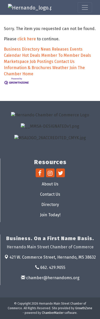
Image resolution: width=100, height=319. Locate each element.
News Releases (55, 49)
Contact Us (64, 61)
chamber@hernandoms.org (52, 277)
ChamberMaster (53, 313)
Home (27, 73)
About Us (50, 184)
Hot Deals (31, 55)
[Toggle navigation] (85, 7)
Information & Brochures (27, 67)
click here (26, 38)
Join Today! (50, 214)
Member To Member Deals (66, 55)
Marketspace (16, 61)
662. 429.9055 (52, 267)
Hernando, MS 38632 (52, 257)
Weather (60, 67)
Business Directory (21, 49)
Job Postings (41, 61)
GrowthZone (83, 308)
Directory (50, 204)
